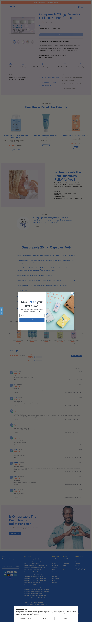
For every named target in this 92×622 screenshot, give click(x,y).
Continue (32, 320)
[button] (1, 311)
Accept (45, 618)
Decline (65, 618)
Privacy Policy (36, 614)
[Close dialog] (72, 293)
